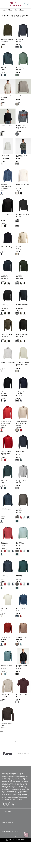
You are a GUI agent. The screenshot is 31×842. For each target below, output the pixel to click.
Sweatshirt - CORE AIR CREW (22, 666)
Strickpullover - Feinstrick (23, 362)
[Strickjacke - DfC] (8, 685)
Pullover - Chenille (21, 609)
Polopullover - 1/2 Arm (22, 695)
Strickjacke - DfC (5, 695)
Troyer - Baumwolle (21, 421)
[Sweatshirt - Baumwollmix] (8, 266)
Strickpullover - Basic (21, 637)
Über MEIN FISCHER (7, 823)
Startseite (4, 10)
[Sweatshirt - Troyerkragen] (8, 353)
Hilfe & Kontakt (7, 817)
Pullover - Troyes (20, 67)
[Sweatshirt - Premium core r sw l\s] (8, 86)
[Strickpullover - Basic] (23, 628)
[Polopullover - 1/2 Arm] (23, 685)
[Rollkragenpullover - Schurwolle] (8, 382)
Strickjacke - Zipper (6, 509)
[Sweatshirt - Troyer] (8, 412)
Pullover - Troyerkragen (7, 247)
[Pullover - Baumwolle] (23, 295)
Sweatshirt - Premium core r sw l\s (6, 96)
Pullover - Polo (20, 451)
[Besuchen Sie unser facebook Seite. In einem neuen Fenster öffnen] (4, 804)
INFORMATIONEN (6, 811)
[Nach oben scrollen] (15, 837)
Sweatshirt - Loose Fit (22, 96)
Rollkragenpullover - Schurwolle (6, 392)
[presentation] (15, 761)
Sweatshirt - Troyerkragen (8, 362)
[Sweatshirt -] (23, 237)
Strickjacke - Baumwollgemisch (6, 185)
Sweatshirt (19, 247)
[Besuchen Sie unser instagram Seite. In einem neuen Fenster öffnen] (8, 804)
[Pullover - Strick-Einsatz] (8, 30)
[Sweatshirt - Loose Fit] (23, 86)
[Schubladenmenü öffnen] (3, 4)
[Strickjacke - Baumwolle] (23, 205)
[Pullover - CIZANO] (8, 146)
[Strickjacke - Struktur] (23, 471)
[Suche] (24, 4)
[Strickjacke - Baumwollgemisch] (8, 175)
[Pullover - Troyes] (23, 58)
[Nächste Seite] (22, 743)
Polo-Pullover (19, 39)
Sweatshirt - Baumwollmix (4, 275)
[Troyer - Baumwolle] (23, 412)
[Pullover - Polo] (23, 442)
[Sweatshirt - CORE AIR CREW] (23, 656)
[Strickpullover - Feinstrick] (23, 353)
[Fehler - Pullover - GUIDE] (23, 175)
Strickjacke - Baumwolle (22, 214)
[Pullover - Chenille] (23, 599)
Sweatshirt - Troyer (6, 421)
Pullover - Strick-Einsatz (7, 39)
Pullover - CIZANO (5, 155)
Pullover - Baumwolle (21, 304)
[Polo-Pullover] (23, 30)
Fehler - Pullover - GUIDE (22, 184)
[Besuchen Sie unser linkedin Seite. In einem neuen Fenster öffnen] (13, 804)
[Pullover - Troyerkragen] (8, 237)
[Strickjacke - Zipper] (8, 499)
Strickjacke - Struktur (21, 481)
